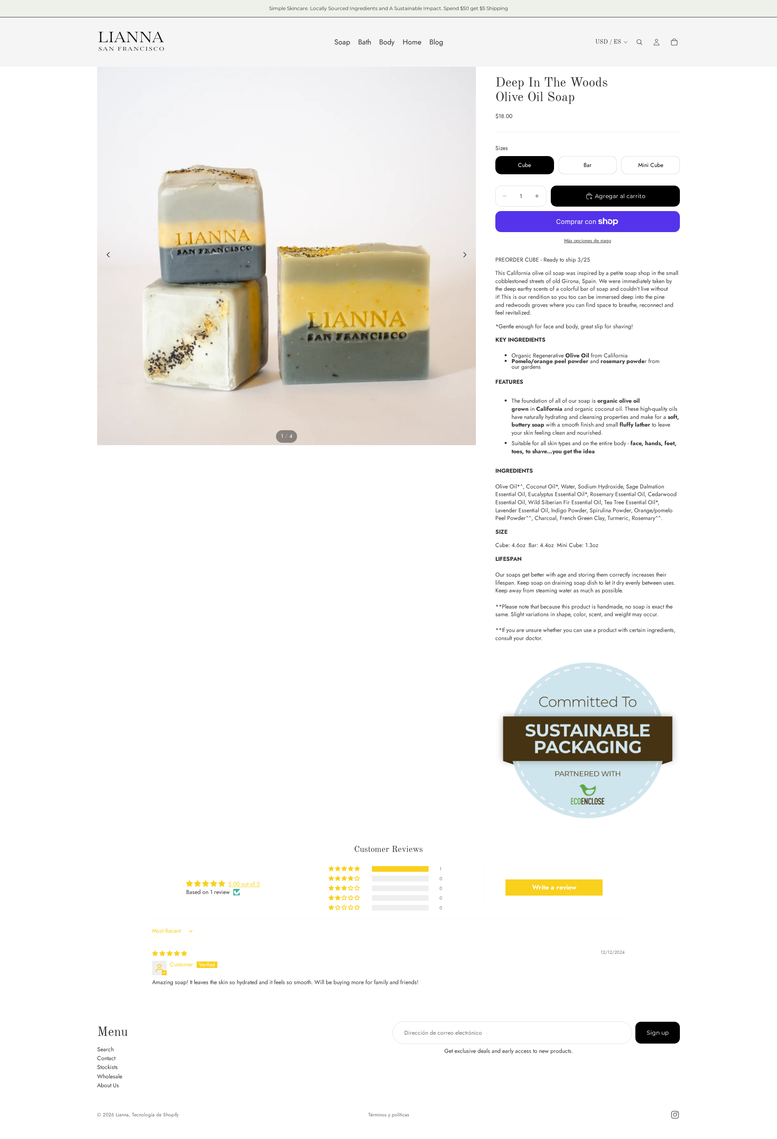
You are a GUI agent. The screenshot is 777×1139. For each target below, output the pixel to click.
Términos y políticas (388, 1114)
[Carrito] (674, 42)
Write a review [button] (554, 887)
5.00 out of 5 (244, 884)
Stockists (107, 1067)
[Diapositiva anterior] (106, 256)
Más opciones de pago (587, 240)
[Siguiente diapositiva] (467, 256)
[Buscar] (639, 42)
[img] (169, 953)
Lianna (122, 1114)
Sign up (658, 1032)
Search (105, 1049)
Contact (106, 1058)
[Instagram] (675, 1115)
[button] (345, 869)
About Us (108, 1085)
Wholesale (109, 1076)
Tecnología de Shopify (155, 1114)
